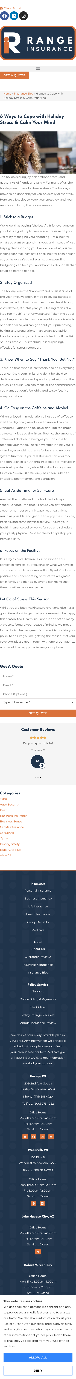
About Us (38, 949)
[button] (38, 69)
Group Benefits (38, 922)
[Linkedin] (14, 15)
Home (7, 93)
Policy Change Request (38, 1015)
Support (38, 991)
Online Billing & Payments (38, 999)
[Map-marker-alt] (25, 1136)
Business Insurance (38, 898)
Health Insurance (38, 914)
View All (5, 855)
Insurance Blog (23, 93)
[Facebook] (4, 15)
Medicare (38, 930)
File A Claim (38, 1007)
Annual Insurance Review (38, 1023)
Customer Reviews (38, 956)
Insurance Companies (38, 964)
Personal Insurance (38, 890)
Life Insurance (38, 906)
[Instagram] (23, 15)
